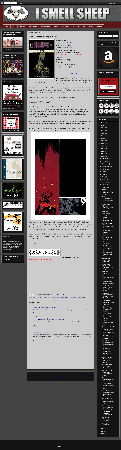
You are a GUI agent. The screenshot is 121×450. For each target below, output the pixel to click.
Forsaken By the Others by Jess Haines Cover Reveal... (107, 288)
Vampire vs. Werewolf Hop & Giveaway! (107, 336)
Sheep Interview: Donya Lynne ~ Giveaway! (107, 418)
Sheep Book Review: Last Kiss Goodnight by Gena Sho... (108, 393)
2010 (102, 434)
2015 (102, 151)
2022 (102, 133)
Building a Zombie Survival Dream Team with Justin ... (107, 199)
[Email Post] (63, 294)
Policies (99, 26)
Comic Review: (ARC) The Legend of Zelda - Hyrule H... (107, 206)
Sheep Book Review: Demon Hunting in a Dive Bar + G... (107, 295)
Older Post (89, 374)
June (103, 174)
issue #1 (75, 297)
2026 (102, 123)
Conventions (65, 26)
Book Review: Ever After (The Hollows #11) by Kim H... (107, 225)
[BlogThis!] (31, 295)
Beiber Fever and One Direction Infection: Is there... (107, 359)
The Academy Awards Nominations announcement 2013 (107, 351)
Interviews (22, 26)
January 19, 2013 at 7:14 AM (56, 319)
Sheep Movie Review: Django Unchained (107, 379)
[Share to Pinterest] (37, 295)
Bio (84, 26)
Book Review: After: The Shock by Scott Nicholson (107, 366)
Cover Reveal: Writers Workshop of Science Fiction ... (107, 247)
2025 (102, 125)
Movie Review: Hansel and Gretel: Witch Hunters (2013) (107, 218)
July (103, 171)
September (105, 166)
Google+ (22, 1)
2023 (102, 130)
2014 (102, 154)
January (104, 187)
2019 (102, 141)
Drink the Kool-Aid (108, 91)
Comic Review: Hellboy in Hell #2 (108, 276)
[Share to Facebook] (35, 295)
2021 (102, 135)
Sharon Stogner (42, 319)
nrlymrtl (35, 332)
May (103, 177)
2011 (102, 431)
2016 (102, 148)
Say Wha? (76, 26)
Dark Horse (60, 57)
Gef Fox (58, 297)
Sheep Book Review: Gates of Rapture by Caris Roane (107, 343)
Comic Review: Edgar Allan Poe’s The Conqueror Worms (108, 386)
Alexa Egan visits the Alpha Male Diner (107, 254)
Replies (37, 316)
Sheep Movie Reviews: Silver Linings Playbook (107, 281)
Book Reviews (33, 26)
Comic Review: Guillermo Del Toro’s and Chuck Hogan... (108, 266)
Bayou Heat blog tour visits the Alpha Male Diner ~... (108, 401)
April (103, 179)
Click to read (6, 259)
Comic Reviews (41, 297)
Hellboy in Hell (64, 297)
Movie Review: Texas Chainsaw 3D (107, 322)
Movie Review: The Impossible (107, 212)
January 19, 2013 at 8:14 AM (45, 332)
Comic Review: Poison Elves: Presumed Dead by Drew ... (107, 316)
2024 (102, 128)
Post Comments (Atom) (64, 385)
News (13, 26)
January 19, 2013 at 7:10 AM (52, 307)
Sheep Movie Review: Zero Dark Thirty (106, 260)
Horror (70, 297)
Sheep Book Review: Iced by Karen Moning (107, 407)
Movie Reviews (45, 26)
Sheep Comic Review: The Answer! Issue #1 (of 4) (108, 192)
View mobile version (60, 377)
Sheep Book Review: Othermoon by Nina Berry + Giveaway (107, 308)
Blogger (65, 446)
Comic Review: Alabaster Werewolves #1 (107, 413)
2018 (102, 143)
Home (6, 26)
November (105, 161)
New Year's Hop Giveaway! (106, 423)
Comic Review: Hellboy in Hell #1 (108, 301)
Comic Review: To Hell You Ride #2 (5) (107, 239)
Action (34, 297)
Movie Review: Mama (106, 272)
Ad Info (91, 26)
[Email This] (29, 295)
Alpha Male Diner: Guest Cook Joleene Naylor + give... (107, 373)
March (104, 182)
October (104, 164)
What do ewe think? (108, 327)
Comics (56, 26)
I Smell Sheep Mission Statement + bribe (106, 233)
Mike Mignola (81, 297)
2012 (102, 428)
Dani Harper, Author (38, 307)
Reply (34, 312)
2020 (102, 138)
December (105, 158)
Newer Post (32, 374)
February (105, 184)
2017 (102, 146)
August (104, 169)
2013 (102, 156)
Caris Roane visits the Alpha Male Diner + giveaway (108, 331)
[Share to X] (33, 295)
